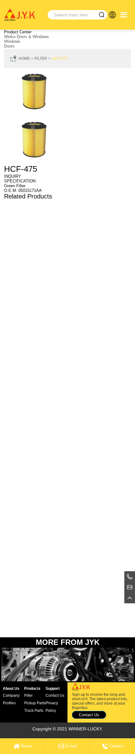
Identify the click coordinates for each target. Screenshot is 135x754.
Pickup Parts (35, 703)
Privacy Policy (52, 707)
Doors (9, 46)
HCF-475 (60, 58)
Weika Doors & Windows (26, 36)
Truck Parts (33, 710)
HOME (24, 58)
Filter (41, 58)
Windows (12, 41)
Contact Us (55, 695)
